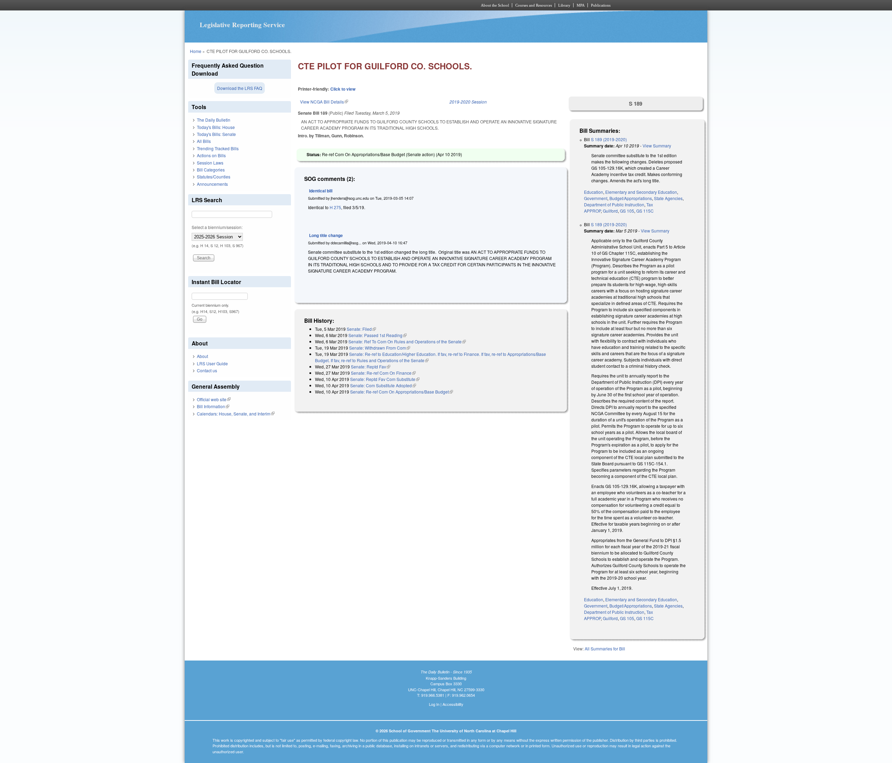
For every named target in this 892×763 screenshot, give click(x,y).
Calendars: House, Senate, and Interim (236, 414)
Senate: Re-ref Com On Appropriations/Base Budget (401, 392)
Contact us (207, 370)
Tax (649, 204)
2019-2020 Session (468, 102)
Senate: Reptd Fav (370, 366)
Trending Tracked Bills (218, 148)
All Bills (204, 141)
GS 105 (627, 211)
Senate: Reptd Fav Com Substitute (385, 379)
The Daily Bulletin (213, 120)
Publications (600, 5)
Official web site (214, 399)
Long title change (326, 235)
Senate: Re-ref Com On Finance (383, 373)
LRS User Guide (212, 363)
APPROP (592, 211)
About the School (495, 5)
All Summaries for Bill (605, 648)
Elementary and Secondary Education (641, 192)
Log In (434, 704)
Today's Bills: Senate (216, 134)
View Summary (657, 145)
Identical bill (320, 191)
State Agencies (668, 198)
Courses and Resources (533, 5)
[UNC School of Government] (354, 5)
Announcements (212, 184)
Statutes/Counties (213, 177)
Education (593, 192)
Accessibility (453, 704)
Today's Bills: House (216, 127)
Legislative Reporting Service (242, 25)
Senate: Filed (361, 329)
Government (595, 198)
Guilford (610, 211)
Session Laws (210, 163)
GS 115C (645, 211)
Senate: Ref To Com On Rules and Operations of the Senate (407, 341)
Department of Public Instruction (614, 204)
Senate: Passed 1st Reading (377, 335)
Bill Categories (211, 170)
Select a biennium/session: (217, 227)
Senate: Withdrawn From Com (379, 348)
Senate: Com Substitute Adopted (383, 385)
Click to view (342, 89)
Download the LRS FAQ (239, 88)
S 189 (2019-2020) (609, 139)
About (202, 356)
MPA (581, 5)
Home (195, 51)
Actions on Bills (211, 155)
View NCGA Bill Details (324, 102)
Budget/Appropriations (630, 198)
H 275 (335, 207)
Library (564, 5)
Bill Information (213, 406)
